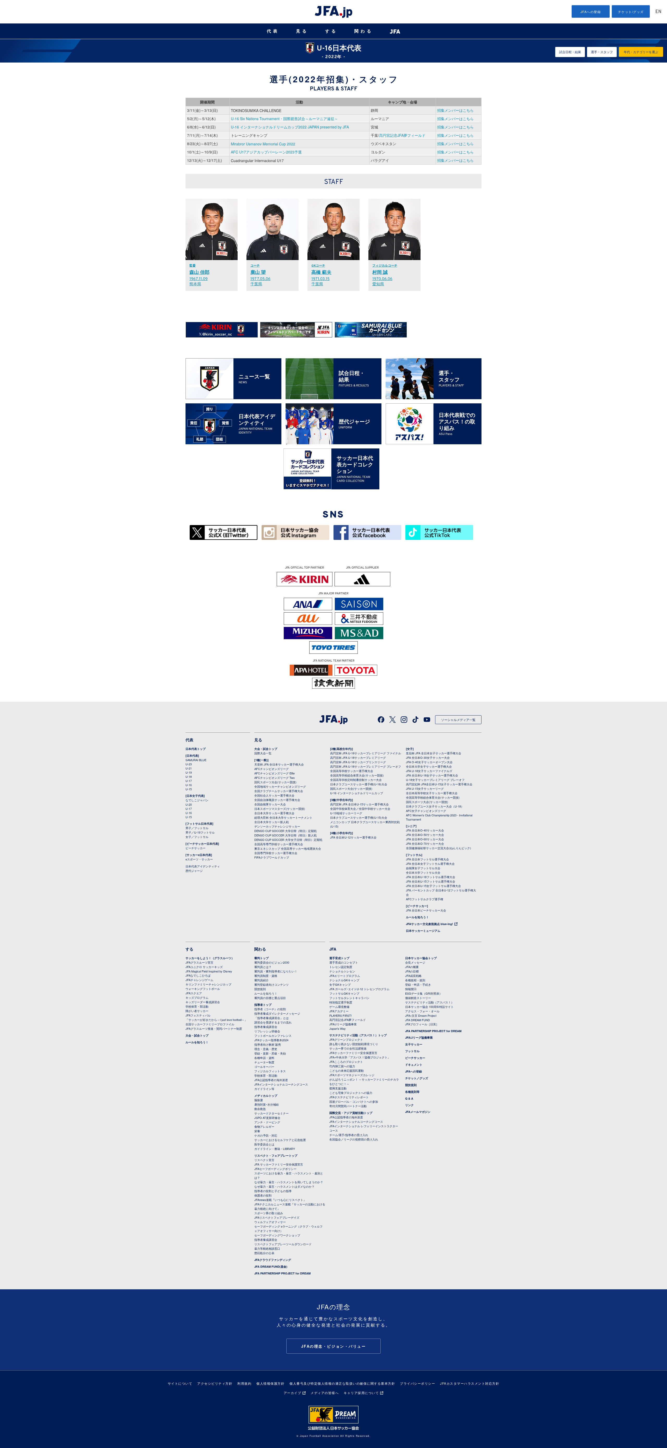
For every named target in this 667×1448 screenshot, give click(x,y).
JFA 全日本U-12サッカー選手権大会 (353, 837)
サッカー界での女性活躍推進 (348, 1048)
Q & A (409, 1098)
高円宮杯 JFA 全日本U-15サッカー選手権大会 (359, 804)
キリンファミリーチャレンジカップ (208, 984)
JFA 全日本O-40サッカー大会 (425, 830)
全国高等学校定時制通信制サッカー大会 (356, 780)
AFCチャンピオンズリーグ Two (274, 777)
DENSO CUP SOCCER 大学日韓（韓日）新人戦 (285, 835)
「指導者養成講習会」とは (271, 1018)
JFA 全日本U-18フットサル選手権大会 (430, 877)
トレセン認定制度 (340, 967)
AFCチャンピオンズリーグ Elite (274, 773)
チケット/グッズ (631, 11)
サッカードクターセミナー (271, 1113)
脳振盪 (258, 1100)
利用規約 (244, 1383)
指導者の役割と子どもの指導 (273, 1191)
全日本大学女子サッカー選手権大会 (429, 766)
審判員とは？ (262, 967)
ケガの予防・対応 (265, 1135)
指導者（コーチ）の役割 (270, 1009)
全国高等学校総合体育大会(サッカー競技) (357, 775)
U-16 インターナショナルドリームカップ (356, 793)
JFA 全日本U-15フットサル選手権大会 (430, 881)
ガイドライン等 (264, 1089)
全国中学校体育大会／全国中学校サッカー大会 (360, 808)
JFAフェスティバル (198, 1015)
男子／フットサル (197, 828)
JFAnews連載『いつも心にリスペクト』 (280, 1200)
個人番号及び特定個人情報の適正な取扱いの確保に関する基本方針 (342, 1383)
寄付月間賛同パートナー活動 (348, 1106)
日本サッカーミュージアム (423, 931)
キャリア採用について (361, 1392)
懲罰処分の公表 (264, 1253)
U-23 (189, 764)
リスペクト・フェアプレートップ (275, 1155)
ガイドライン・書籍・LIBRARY (274, 1149)
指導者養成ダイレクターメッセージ (277, 1013)
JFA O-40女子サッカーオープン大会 (429, 762)
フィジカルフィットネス (270, 1071)
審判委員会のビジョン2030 (271, 962)
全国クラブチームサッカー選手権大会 (278, 791)
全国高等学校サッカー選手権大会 (351, 771)
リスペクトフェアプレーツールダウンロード (283, 1244)
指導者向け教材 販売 (267, 1044)
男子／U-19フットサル (200, 832)
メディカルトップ (265, 1096)
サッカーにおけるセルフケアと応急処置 (280, 1140)
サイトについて (180, 1383)
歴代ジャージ (194, 870)
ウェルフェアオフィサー (270, 1222)
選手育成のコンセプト (343, 962)
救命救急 (260, 1109)
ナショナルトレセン (342, 971)
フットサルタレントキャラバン (349, 998)
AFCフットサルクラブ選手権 (424, 899)
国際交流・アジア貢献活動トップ (350, 1113)
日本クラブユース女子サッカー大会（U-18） (435, 806)
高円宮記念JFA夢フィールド (402, 135)
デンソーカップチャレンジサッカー (277, 826)
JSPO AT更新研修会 (267, 1118)
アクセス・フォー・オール (422, 1011)
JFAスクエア (194, 993)
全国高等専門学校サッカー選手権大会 (278, 844)
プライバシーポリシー (417, 1383)
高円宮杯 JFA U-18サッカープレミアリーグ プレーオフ (365, 766)
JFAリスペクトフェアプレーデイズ (276, 1217)
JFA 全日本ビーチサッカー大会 (426, 910)
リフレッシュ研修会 (267, 1031)
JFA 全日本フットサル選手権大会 (427, 859)
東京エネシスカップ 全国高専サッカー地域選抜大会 (287, 848)
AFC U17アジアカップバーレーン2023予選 (266, 152)
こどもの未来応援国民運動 (346, 1070)
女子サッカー (413, 1044)
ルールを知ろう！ (417, 917)
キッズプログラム (197, 997)
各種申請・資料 (264, 1058)
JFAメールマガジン (417, 1112)
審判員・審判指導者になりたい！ (275, 971)
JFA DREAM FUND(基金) (270, 1266)
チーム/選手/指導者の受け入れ (348, 1135)
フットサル (412, 1051)
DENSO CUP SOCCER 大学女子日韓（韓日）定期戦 (288, 839)
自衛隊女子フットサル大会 (423, 868)
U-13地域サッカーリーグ (346, 813)
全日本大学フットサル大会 (423, 872)
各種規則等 (412, 1092)
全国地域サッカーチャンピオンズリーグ (280, 786)
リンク (409, 1105)
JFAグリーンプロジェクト (346, 1039)
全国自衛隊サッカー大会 (270, 804)
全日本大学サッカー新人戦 (271, 822)
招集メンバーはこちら (455, 110)
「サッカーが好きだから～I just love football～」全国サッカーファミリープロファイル (216, 1022)
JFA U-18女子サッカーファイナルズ (429, 771)
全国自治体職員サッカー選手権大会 (277, 800)
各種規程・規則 (415, 980)
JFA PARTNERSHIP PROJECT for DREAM (282, 1273)
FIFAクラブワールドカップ (271, 857)
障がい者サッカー (197, 1011)
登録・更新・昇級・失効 (270, 1053)
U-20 (189, 804)
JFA (332, 949)
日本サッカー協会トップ (421, 958)
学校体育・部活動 (197, 1006)
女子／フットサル (197, 837)
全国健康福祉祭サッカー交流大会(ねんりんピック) (438, 848)
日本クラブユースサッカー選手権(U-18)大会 (358, 784)
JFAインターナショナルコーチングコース (281, 1084)
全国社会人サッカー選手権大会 (274, 795)
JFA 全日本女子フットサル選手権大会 (430, 863)
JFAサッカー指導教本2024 (271, 1040)
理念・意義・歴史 (265, 1049)
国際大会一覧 (262, 753)
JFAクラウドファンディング (272, 1260)
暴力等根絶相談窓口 (267, 1248)
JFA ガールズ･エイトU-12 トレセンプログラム (359, 989)
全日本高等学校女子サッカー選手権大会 (432, 793)
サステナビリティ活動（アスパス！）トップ (358, 1035)
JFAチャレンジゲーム (199, 980)
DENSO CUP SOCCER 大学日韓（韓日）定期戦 (285, 831)
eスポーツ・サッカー (199, 859)
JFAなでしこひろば (198, 975)
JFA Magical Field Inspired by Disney (209, 971)
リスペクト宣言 (264, 1160)
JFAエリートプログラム (344, 975)
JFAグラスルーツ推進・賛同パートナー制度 (214, 1028)
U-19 (189, 772)
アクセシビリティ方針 (214, 1383)
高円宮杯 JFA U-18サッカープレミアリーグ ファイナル (365, 753)
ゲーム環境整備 (339, 1007)
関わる (363, 31)
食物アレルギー (264, 1126)
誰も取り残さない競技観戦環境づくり (353, 1044)
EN (658, 12)
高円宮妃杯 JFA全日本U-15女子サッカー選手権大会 (439, 784)
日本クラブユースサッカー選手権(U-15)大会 (358, 817)
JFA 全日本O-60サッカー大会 (425, 839)
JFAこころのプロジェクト (346, 1061)
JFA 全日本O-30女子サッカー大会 (428, 757)
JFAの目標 (412, 971)
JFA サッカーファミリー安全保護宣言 (278, 1164)
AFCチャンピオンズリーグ (271, 769)
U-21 (189, 768)
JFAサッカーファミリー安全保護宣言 (353, 1053)
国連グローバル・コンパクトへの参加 (353, 1101)
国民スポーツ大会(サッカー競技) (275, 782)
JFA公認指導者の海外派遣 (271, 1080)
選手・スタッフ (602, 52)
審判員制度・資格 (265, 975)
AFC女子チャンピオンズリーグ (426, 811)
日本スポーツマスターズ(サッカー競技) (279, 808)
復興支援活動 (338, 1088)
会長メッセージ (415, 962)
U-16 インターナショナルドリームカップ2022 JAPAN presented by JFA (290, 127)
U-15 (189, 789)
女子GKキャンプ (340, 984)
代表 (273, 31)
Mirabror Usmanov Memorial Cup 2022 (263, 143)
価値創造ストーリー (418, 998)
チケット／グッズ (416, 1078)
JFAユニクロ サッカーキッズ (204, 967)
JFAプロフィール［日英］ (422, 1024)
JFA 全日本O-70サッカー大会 (425, 843)
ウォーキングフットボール (203, 989)
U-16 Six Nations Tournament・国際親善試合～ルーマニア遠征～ (284, 118)
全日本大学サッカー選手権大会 (274, 813)
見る (302, 31)
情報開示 (411, 989)
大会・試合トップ (265, 749)
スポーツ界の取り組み (268, 1213)
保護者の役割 (262, 1195)
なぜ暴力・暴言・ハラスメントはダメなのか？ (284, 1186)
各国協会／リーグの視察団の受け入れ (353, 1139)
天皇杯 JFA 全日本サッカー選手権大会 (279, 764)
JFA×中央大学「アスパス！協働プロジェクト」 (359, 1057)
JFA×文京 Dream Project (420, 1015)
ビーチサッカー (196, 848)
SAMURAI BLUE (196, 760)
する (331, 31)
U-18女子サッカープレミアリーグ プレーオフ (435, 780)
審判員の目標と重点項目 (270, 998)
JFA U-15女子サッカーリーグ (425, 788)
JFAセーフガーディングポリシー (275, 1169)
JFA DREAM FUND (417, 1020)
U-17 (189, 781)
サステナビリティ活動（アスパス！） (429, 1002)
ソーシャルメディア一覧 (458, 719)
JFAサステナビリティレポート (349, 1097)
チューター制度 (264, 1062)
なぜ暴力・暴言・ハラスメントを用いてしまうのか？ (288, 1182)
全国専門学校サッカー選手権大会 (275, 853)
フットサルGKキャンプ (344, 993)
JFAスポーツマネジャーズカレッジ (351, 1075)
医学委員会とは (264, 1144)
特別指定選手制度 (340, 1002)
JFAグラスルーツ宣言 (199, 962)
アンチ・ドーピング (267, 1122)
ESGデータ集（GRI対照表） (423, 993)
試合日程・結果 (570, 52)
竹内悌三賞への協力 (342, 1066)
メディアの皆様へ (325, 1392)
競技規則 (260, 989)
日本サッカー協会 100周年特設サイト (429, 1007)
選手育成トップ (339, 958)
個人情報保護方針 (270, 1383)
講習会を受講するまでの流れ (273, 1022)
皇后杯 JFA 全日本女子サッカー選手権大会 (433, 753)
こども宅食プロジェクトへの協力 (350, 1092)
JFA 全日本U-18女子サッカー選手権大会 (432, 775)
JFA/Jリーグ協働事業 (343, 1024)
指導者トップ (262, 1005)
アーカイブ (292, 1392)
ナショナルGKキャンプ (344, 980)
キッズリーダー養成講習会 (203, 1002)
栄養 (257, 1131)
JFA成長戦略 (413, 975)
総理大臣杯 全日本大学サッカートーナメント (283, 817)
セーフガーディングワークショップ (277, 1235)
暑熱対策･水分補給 (266, 1104)
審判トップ (261, 958)
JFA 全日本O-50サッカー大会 (425, 835)
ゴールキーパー (264, 1066)
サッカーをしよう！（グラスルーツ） (210, 958)
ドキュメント (413, 1065)
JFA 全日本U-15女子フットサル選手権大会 (433, 886)
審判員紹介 (261, 980)
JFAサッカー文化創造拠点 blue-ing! (429, 924)
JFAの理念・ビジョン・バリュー (333, 1346)
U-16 (189, 785)
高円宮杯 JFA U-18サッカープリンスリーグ (358, 762)
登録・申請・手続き (418, 984)
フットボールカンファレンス (273, 1035)
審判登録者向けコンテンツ (271, 984)
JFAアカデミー (339, 1011)
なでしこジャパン (197, 800)
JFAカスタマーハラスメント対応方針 (469, 1383)
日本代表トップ (196, 749)
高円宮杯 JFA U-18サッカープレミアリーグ (358, 757)
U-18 (189, 776)
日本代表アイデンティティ (203, 866)
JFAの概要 (412, 967)
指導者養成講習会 (265, 1027)
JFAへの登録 (590, 11)
